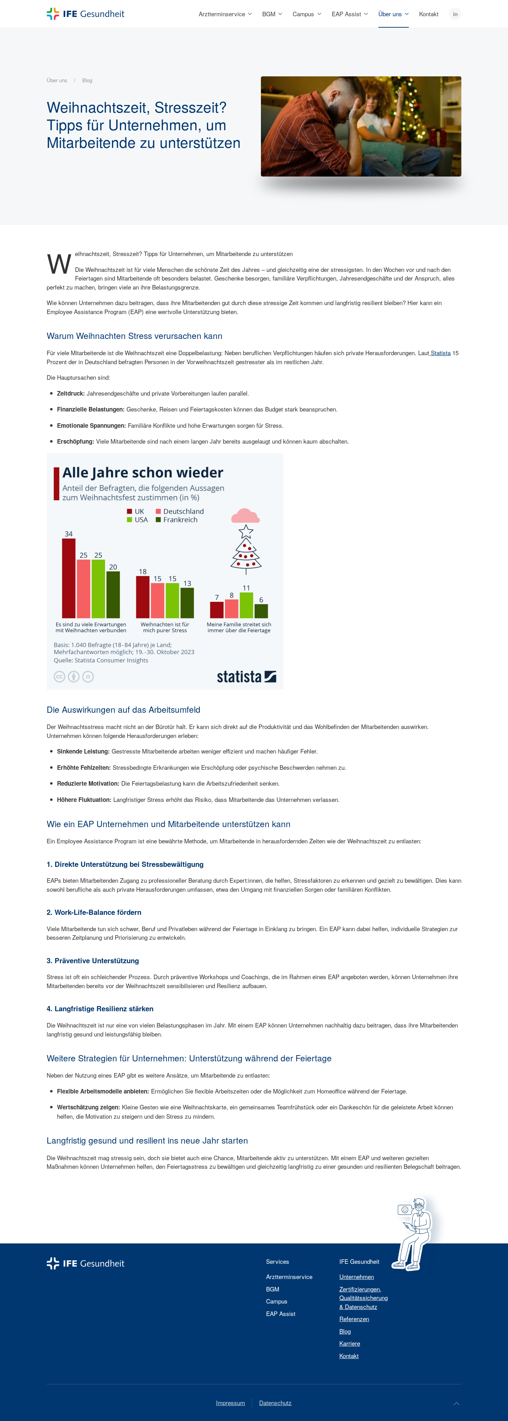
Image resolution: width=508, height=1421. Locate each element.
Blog (345, 1331)
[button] (456, 1403)
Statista (440, 352)
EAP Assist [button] (346, 13)
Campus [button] (303, 13)
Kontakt (429, 13)
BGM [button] (268, 13)
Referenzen (354, 1318)
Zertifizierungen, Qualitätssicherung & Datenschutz (363, 1298)
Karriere (349, 1343)
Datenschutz (275, 1402)
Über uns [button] (390, 13)
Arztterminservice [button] (222, 13)
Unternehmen (356, 1276)
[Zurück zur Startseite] (85, 14)
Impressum (230, 1402)
